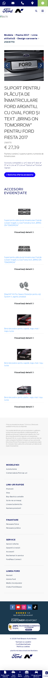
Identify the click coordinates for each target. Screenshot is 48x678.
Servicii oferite (12, 544)
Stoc (8, 493)
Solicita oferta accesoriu (20, 174)
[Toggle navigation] (42, 11)
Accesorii (10, 551)
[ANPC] (24, 627)
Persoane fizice (12, 524)
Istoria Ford (11, 579)
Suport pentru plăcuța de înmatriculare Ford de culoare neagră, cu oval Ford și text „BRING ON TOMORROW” (23, 260)
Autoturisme (11, 469)
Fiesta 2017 (22, 35)
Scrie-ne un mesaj (13, 500)
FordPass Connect (13, 559)
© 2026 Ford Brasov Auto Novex (23, 638)
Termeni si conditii (23, 642)
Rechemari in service (15, 555)
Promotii (9, 489)
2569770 (9, 41)
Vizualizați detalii (23, 232)
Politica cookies (23, 646)
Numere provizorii (13, 508)
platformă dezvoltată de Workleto (24, 651)
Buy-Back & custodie (15, 496)
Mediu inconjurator (14, 583)
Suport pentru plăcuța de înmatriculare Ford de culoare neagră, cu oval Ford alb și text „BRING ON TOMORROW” (23, 223)
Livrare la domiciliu (14, 504)
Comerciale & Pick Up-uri (16, 473)
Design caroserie (27, 38)
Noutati (9, 575)
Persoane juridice (13, 528)
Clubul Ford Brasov (14, 587)
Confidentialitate (23, 644)
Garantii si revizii (13, 548)
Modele (8, 35)
